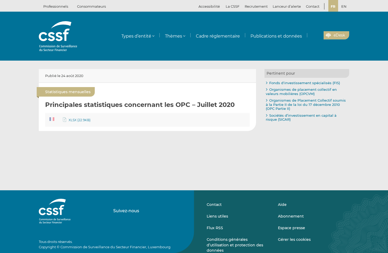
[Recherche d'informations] (311, 35)
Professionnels (55, 6)
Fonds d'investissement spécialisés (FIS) (304, 83)
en (344, 6)
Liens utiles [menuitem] (217, 216)
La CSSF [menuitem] (232, 6)
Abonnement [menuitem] (291, 216)
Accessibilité (209, 6)
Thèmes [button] (173, 36)
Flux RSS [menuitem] (215, 227)
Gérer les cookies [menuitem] (294, 239)
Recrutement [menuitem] (256, 6)
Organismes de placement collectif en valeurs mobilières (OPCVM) (301, 91)
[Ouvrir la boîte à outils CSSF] (318, 35)
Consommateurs (91, 6)
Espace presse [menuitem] (291, 227)
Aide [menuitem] (282, 204)
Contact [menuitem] (312, 6)
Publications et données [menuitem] (276, 36)
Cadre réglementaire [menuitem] (218, 36)
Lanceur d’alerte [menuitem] (287, 6)
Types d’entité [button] (136, 36)
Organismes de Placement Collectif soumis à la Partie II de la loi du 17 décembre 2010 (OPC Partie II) (306, 104)
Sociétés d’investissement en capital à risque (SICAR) (301, 117)
